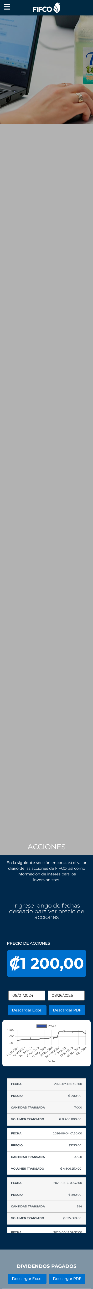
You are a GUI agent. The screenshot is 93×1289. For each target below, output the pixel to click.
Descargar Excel (27, 1010)
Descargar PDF (67, 1010)
